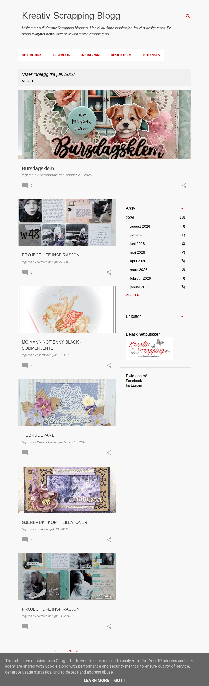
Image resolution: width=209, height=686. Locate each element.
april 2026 (138, 261)
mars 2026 (138, 270)
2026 (130, 218)
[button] (184, 185)
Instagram (90, 55)
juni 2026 (137, 244)
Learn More (96, 680)
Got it (120, 680)
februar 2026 (140, 278)
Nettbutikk (32, 55)
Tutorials (151, 55)
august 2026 (140, 226)
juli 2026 (136, 235)
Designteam (121, 55)
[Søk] (188, 16)
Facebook (61, 55)
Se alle (28, 81)
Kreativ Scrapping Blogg (71, 15)
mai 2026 (137, 252)
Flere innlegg (67, 651)
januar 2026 (139, 287)
